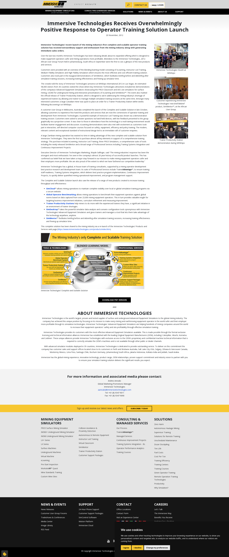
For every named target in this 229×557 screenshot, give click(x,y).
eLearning (45, 460)
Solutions (128, 11)
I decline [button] (137, 548)
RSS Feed (45, 529)
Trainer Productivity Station (90, 451)
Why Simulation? (161, 487)
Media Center (46, 521)
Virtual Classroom (86, 443)
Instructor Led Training (88, 439)
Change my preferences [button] (157, 548)
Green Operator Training (164, 472)
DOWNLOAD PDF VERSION (114, 300)
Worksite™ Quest (49, 468)
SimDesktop (52, 209)
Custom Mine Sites (49, 476)
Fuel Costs (158, 452)
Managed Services (124, 436)
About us (162, 11)
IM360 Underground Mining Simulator (57, 436)
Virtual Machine (47, 456)
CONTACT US (141, 5)
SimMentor (51, 218)
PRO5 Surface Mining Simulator (54, 428)
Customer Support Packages (91, 455)
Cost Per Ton (160, 456)
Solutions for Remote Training (167, 436)
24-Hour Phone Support (89, 509)
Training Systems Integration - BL (130, 444)
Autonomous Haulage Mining (166, 428)
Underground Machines (51, 452)
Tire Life (157, 448)
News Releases (47, 509)
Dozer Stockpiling (161, 444)
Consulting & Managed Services (100, 11)
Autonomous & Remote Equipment (94, 435)
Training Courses (123, 452)
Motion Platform (86, 521)
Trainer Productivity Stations (60, 203)
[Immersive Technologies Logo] (54, 4)
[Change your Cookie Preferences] (4, 553)
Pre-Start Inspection (49, 464)
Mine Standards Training (51, 472)
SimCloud (50, 188)
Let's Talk (158, 509)
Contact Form (122, 513)
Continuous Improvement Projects (131, 440)
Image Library (47, 525)
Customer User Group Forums (54, 513)
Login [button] (160, 5)
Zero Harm (159, 424)
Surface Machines (48, 448)
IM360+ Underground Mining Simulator (57, 432)
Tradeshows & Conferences (53, 517)
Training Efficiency (162, 460)
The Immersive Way (162, 513)
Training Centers (161, 464)
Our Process (121, 428)
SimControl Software (88, 517)
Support (179, 11)
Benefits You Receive (163, 517)
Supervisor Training (162, 432)
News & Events (145, 11)
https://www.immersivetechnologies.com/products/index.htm (84, 229)
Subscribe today (139, 408)
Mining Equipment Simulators (59, 11)
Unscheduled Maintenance (165, 440)
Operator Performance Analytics (130, 448)
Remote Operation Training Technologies (166, 478)
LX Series (45, 444)
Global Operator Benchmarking (61, 194)
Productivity (159, 483)
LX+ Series (45, 440)
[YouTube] (108, 541)
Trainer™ (124, 432)
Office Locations (123, 509)
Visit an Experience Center (127, 517)
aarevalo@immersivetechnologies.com (114, 390)
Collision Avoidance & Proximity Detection (88, 429)
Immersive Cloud (86, 525)
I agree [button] (126, 548)
